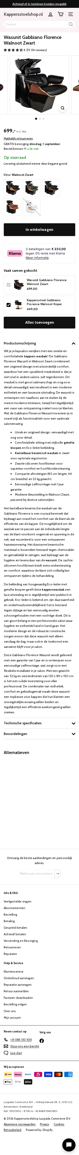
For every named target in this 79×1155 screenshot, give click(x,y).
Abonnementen (14, 908)
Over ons (10, 1011)
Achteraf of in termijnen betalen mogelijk (39, 4)
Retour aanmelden (16, 991)
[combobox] (39, 24)
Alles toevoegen (39, 322)
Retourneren (12, 947)
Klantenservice (13, 971)
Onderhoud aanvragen (19, 978)
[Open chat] (68, 1145)
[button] (13, 50)
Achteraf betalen (15, 934)
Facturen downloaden (18, 997)
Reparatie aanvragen (18, 984)
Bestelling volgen (15, 1004)
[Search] (70, 24)
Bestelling (10, 914)
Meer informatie (37, 257)
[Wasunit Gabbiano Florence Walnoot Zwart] (31, 799)
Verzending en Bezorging (21, 940)
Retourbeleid (13, 1130)
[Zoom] (63, 108)
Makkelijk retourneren (18, 138)
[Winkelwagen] (61, 14)
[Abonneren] (57, 873)
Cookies (59, 1124)
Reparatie (10, 954)
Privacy (44, 1124)
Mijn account (12, 1017)
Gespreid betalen (15, 927)
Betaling (9, 921)
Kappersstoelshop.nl (23, 14)
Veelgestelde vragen (17, 901)
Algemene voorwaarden (20, 1124)
